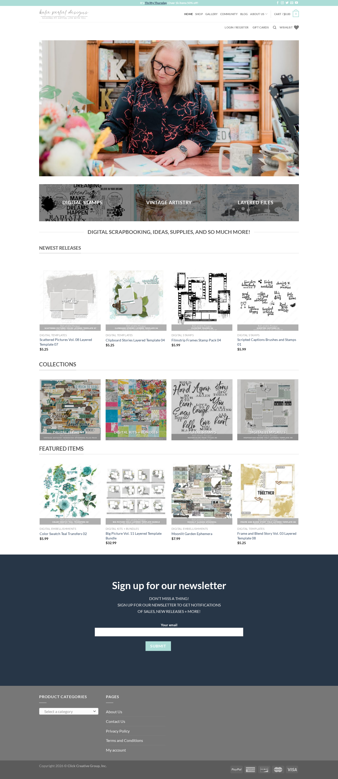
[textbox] (67, 711)
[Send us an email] (291, 3)
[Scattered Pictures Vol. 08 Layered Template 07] (70, 300)
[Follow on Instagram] (282, 3)
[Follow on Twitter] (287, 3)
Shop (199, 14)
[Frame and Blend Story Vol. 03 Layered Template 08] (267, 494)
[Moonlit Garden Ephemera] (202, 494)
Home (188, 14)
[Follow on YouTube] (296, 3)
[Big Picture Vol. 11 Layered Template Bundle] (136, 494)
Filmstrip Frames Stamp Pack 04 (196, 340)
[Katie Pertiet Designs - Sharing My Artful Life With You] (64, 14)
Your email (169, 625)
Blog (244, 14)
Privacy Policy (118, 731)
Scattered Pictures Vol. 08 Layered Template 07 (66, 341)
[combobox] (68, 711)
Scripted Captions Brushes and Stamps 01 (266, 341)
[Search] (274, 27)
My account (116, 750)
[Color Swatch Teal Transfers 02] (70, 494)
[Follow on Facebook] (277, 3)
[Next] (298, 314)
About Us (257, 14)
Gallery (211, 14)
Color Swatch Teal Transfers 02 (63, 534)
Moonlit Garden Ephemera (191, 534)
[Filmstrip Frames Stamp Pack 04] (202, 300)
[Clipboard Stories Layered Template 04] (136, 300)
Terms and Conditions (124, 740)
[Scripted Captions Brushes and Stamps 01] (267, 300)
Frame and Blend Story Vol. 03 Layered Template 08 (266, 535)
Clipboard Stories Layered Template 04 (135, 340)
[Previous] (40, 314)
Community (229, 14)
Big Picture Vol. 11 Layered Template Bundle (134, 535)
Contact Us (115, 721)
